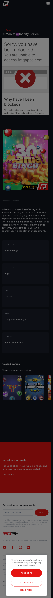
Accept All (27, 573)
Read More (26, 590)
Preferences (27, 583)
